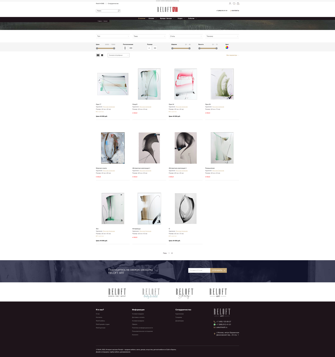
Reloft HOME (100, 3)
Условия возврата (138, 321)
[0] (238, 3)
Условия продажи (138, 314)
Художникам (179, 314)
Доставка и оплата (138, 317)
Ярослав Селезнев (109, 107)
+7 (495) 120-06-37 (223, 322)
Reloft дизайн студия (102, 324)
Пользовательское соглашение (142, 331)
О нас (98, 314)
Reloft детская (100, 328)
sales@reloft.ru (221, 327)
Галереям (178, 317)
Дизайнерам (179, 321)
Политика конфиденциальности (142, 328)
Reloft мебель (100, 321)
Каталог (106, 21)
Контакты (99, 317)
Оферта (134, 324)
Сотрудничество (113, 3)
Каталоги (135, 334)
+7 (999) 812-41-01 (221, 10)
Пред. (165, 253)
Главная (100, 21)
